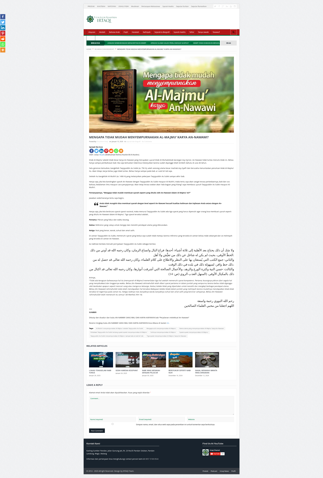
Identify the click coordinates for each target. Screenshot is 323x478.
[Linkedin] (101, 151)
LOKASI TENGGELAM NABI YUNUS (100, 371)
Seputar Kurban (182, 6)
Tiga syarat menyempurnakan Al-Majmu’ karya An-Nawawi (166, 336)
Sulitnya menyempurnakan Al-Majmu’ (163, 332)
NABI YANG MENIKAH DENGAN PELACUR (151, 371)
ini (168, 323)
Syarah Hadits (168, 6)
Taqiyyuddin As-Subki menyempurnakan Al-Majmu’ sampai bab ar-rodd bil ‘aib (116, 336)
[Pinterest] (106, 151)
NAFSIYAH (112, 6)
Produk (205, 471)
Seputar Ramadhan (199, 6)
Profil (233, 471)
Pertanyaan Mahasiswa (150, 6)
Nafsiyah (147, 32)
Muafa (102, 154)
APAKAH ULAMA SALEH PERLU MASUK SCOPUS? (170, 43)
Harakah (135, 32)
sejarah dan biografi (133, 141)
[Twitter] (96, 151)
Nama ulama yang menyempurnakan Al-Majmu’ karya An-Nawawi (201, 328)
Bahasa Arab (114, 32)
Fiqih (126, 32)
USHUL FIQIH (123, 6)
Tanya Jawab (203, 32)
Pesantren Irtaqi (102, 141)
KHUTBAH (101, 6)
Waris (90, 38)
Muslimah (135, 6)
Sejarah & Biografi (162, 32)
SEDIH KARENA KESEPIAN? (127, 370)
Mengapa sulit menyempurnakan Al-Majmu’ (161, 328)
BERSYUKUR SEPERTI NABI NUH (180, 371)
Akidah (102, 32)
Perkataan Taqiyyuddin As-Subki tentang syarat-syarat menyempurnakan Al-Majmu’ (118, 332)
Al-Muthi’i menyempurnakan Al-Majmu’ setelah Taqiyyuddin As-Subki (119, 328)
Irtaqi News (224, 471)
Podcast (214, 471)
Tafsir (191, 32)
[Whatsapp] (116, 151)
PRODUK (91, 6)
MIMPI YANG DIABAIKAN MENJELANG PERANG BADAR (214, 43)
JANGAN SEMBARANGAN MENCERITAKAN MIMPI (126, 43)
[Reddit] (111, 151)
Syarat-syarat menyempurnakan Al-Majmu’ (193, 332)
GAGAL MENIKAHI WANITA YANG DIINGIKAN (206, 371)
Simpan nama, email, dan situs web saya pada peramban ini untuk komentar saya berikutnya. (175, 424)
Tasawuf (216, 32)
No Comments (147, 141)
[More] (121, 151)
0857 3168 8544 (151, 459)
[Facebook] (91, 151)
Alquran (91, 32)
